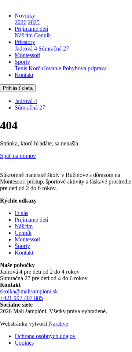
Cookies (24, 343)
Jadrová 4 (26, 48)
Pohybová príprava (85, 68)
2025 (34, 22)
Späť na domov (18, 156)
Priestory (25, 42)
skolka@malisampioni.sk (29, 291)
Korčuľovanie (45, 68)
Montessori (27, 55)
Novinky (25, 15)
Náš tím (24, 35)
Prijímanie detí (31, 29)
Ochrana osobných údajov (45, 336)
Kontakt (24, 75)
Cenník (42, 35)
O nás (21, 213)
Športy (22, 62)
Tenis (21, 68)
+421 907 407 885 (21, 298)
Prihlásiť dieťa (18, 88)
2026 (20, 22)
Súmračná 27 (53, 48)
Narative (58, 323)
